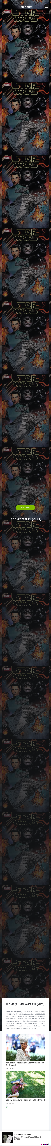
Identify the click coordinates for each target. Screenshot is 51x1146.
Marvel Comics (25, 508)
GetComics (25, 7)
